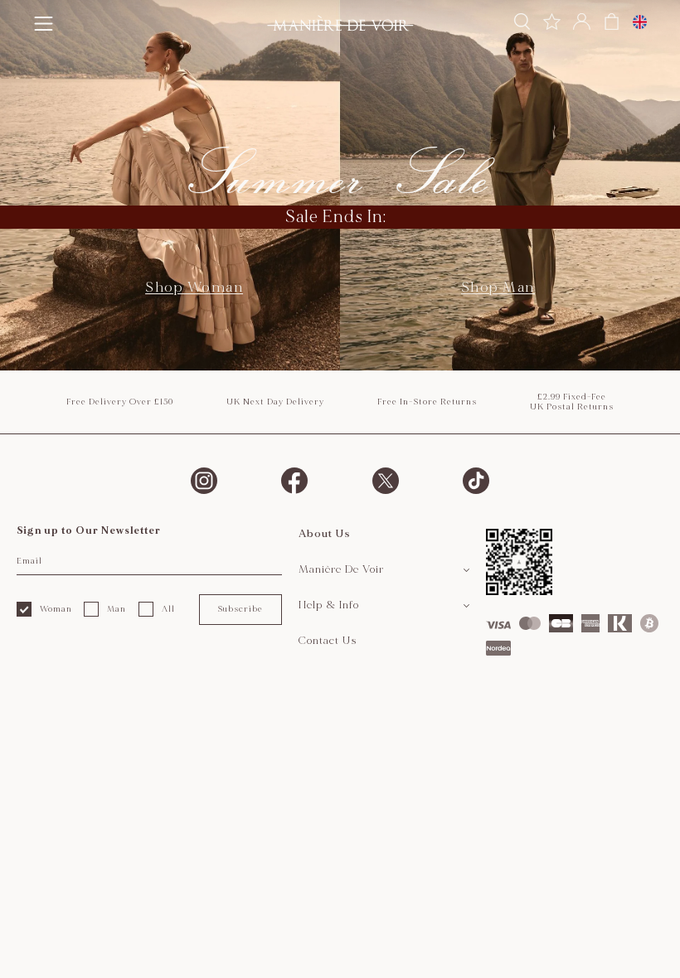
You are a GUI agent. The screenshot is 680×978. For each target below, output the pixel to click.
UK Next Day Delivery (275, 402)
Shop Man (498, 287)
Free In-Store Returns (427, 402)
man (116, 609)
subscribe (240, 609)
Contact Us (328, 640)
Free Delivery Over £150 (119, 402)
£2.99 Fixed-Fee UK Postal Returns (572, 402)
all (168, 609)
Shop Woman (194, 287)
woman (56, 609)
